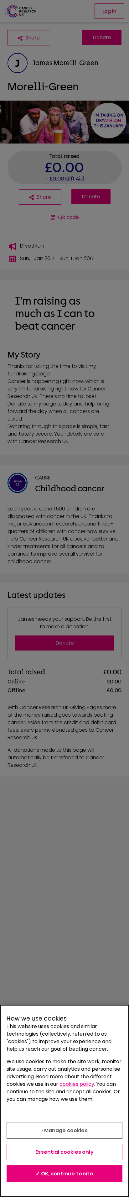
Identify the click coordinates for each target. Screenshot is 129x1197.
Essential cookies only (64, 1152)
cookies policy (76, 1084)
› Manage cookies (64, 1130)
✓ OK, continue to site (64, 1173)
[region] (64, 1101)
